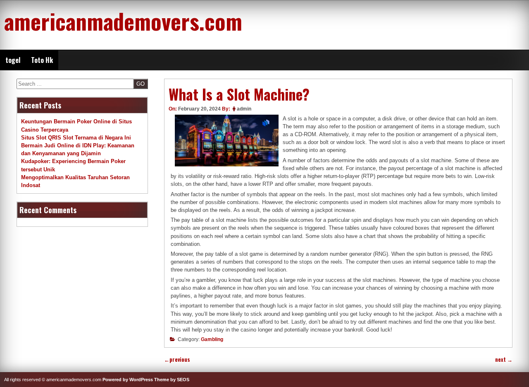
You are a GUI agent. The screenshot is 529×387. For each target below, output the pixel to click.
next (503, 359)
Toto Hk (42, 60)
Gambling (212, 339)
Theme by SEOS (171, 379)
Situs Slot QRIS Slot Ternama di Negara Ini (76, 138)
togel (12, 60)
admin (244, 109)
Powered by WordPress (127, 379)
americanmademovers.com (123, 21)
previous (177, 359)
